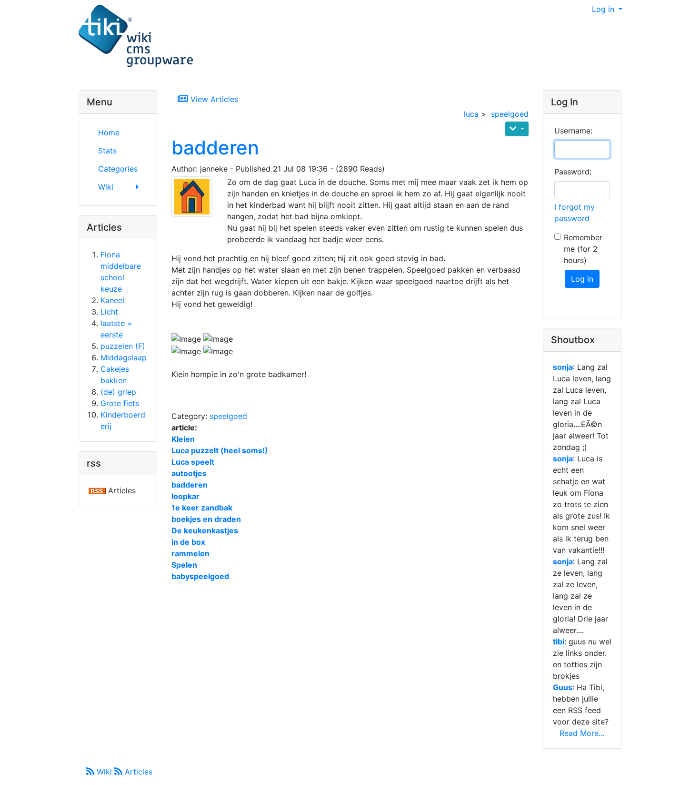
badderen (215, 147)
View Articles (213, 99)
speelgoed (510, 114)
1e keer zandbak (201, 507)
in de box (188, 542)
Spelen (184, 565)
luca (471, 114)
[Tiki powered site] (135, 36)
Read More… (582, 733)
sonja (563, 367)
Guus (562, 687)
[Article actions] (517, 129)
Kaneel (112, 300)
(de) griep (118, 392)
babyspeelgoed (200, 576)
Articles (137, 771)
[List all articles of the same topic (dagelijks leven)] (195, 196)
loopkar (185, 496)
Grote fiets (119, 403)
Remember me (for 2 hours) (583, 249)
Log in (604, 9)
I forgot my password (574, 212)
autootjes (189, 473)
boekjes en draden (206, 519)
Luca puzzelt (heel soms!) (219, 450)
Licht (109, 311)
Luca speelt (192, 462)
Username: (573, 130)
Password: (572, 171)
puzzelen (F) (122, 346)
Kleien (183, 439)
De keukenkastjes (204, 530)
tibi (558, 641)
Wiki (104, 771)
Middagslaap (123, 357)
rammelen (190, 553)
